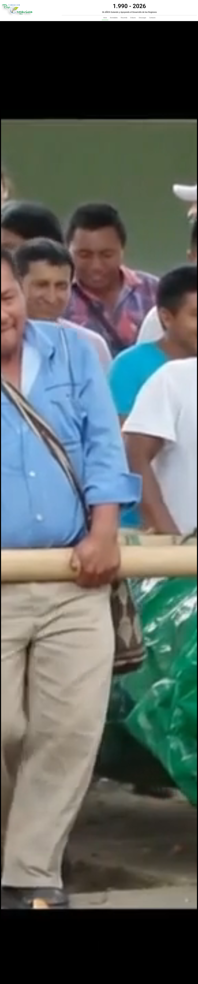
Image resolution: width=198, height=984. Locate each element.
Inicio (105, 18)
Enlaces (133, 18)
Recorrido (124, 18)
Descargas (142, 18)
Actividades (114, 18)
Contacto (152, 18)
